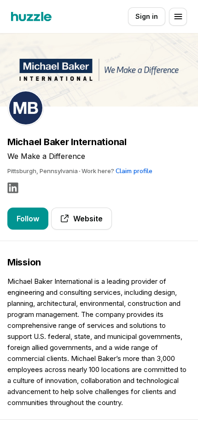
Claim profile (134, 171)
